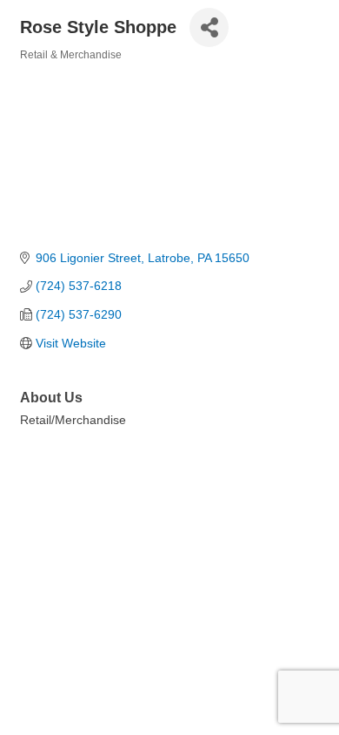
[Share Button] (209, 27)
